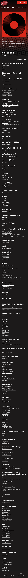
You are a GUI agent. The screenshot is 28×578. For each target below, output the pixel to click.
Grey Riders (5, 103)
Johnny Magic (5, 242)
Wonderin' (4, 225)
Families (4, 366)
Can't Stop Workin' (7, 399)
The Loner (4, 380)
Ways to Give (16, 7)
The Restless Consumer (8, 371)
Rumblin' (4, 328)
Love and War (5, 325)
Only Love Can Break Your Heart (10, 121)
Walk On (4, 393)
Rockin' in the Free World (8, 248)
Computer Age (6, 526)
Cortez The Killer (6, 560)
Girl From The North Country (9, 88)
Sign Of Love (5, 330)
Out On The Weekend (7, 275)
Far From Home (6, 410)
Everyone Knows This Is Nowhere (11, 234)
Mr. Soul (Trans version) (8, 530)
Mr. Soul (4, 478)
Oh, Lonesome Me (7, 118)
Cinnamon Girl (5, 81)
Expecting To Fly (6, 211)
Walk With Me (5, 335)
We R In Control (6, 537)
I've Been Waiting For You (8, 379)
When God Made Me (7, 427)
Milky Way (4, 175)
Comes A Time (6, 185)
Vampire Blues (6, 391)
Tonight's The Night (7, 519)
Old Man (4, 69)
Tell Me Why (5, 123)
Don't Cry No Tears (7, 562)
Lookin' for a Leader (7, 369)
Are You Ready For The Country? (10, 268)
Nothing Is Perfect (6, 106)
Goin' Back (5, 187)
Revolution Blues (6, 388)
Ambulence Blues (6, 386)
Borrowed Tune (6, 510)
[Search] (26, 7)
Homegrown (5, 130)
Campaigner (5, 461)
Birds (3, 138)
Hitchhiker (4, 294)
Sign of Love (5, 333)
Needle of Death (6, 92)
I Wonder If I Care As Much (9, 90)
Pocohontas (5, 441)
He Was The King (6, 412)
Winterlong (5, 205)
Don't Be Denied (6, 543)
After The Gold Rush (7, 112)
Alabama (4, 267)
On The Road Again (7, 94)
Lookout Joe (5, 512)
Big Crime (4, 162)
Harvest (4, 270)
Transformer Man (6, 533)
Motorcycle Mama (7, 193)
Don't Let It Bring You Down (9, 114)
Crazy (3, 87)
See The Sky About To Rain (9, 390)
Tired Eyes (4, 517)
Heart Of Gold (5, 150)
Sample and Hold (6, 532)
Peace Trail (4, 403)
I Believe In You (6, 116)
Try (2, 300)
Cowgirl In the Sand (7, 352)
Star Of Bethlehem (7, 132)
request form (12, 46)
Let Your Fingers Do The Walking (10, 105)
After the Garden (6, 364)
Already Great (5, 497)
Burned (4, 198)
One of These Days (7, 288)
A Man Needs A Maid (7, 265)
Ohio (3, 67)
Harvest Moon (5, 254)
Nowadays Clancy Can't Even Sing (11, 479)
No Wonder (5, 419)
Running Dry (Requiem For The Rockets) (13, 236)
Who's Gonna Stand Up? (8, 467)
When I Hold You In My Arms (9, 156)
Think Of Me (5, 179)
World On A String (6, 520)
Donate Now (22, 2)
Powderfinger (5, 443)
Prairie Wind (5, 421)
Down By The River (7, 233)
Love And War (5, 323)
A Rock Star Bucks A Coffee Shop (11, 489)
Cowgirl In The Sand (7, 231)
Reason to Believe (7, 95)
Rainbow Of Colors (7, 177)
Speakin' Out (5, 515)
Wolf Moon (5, 491)
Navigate (6, 7)
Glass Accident (6, 401)
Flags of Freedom (6, 368)
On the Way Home (7, 481)
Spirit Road (5, 168)
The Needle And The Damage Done (11, 277)
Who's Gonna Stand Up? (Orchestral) (12, 468)
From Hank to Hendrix (8, 285)
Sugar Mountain (6, 144)
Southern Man (5, 202)
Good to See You (6, 455)
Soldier (3, 315)
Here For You (5, 414)
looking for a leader (7, 373)
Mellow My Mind (6, 514)
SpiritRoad (4, 169)
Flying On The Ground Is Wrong (10, 101)
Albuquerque (5, 508)
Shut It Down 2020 (7, 449)
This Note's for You (7, 502)
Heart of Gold (5, 65)
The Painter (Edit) (6, 426)
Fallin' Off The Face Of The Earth (10, 409)
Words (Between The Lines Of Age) (11, 279)
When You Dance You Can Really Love (12, 124)
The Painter (5, 424)
